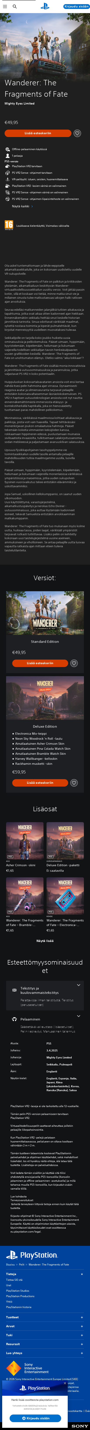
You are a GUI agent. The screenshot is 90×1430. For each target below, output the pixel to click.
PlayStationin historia (18, 1307)
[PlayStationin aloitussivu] (45, 6)
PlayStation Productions (20, 1296)
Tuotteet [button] (12, 1317)
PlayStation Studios (17, 1291)
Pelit (21, 1264)
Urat (8, 1285)
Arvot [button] (10, 1326)
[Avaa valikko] (5, 6)
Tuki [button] (9, 1335)
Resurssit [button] (13, 1344)
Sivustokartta (74, 1411)
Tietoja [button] (11, 1274)
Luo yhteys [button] (14, 1353)
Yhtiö (9, 1301)
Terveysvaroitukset (21, 1200)
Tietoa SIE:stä (14, 1280)
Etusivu (10, 1264)
